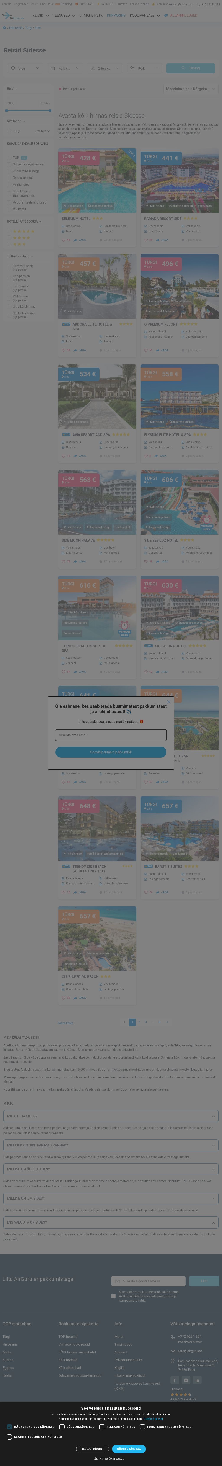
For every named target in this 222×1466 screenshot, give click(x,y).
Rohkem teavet (153, 1418)
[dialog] (111, 1434)
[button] (111, 1458)
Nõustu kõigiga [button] (129, 1448)
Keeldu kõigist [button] (92, 1448)
